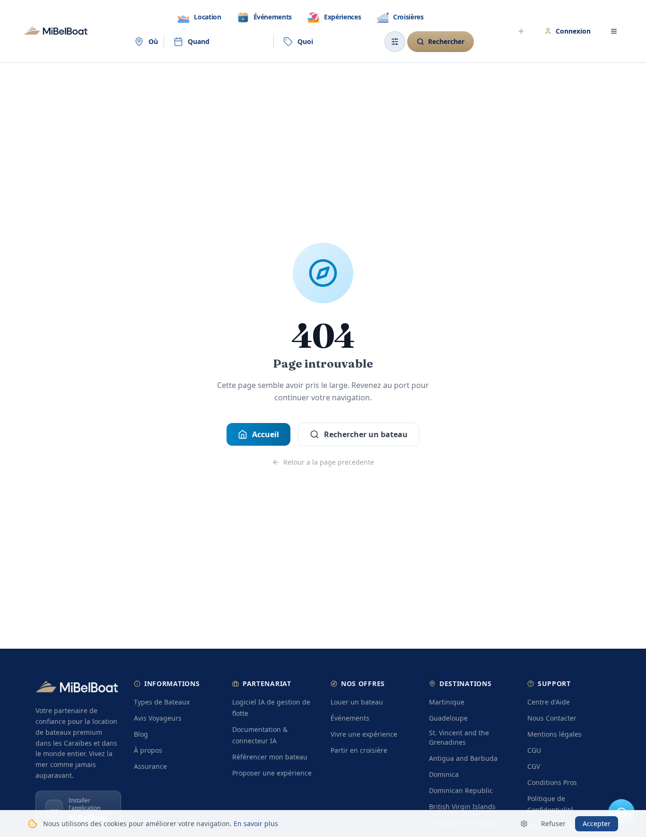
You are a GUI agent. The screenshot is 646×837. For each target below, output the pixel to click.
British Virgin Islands (462, 806)
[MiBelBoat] (56, 31)
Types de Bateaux (162, 701)
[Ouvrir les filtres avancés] (394, 41)
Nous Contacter (551, 718)
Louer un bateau (357, 701)
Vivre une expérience (364, 734)
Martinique (446, 701)
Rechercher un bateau (366, 434)
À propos (148, 750)
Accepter (597, 823)
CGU (534, 750)
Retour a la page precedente (328, 462)
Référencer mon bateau (269, 756)
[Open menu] (613, 31)
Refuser (553, 823)
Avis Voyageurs (158, 718)
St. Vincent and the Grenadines (459, 737)
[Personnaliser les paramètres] (524, 823)
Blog (141, 734)
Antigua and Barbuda (463, 758)
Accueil (265, 434)
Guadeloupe (448, 718)
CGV (533, 766)
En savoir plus (256, 823)
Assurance (150, 766)
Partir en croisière (359, 750)
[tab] (199, 17)
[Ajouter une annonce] (521, 31)
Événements (350, 718)
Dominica (444, 774)
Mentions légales (554, 734)
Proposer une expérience (272, 772)
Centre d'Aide (548, 701)
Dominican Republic (461, 790)
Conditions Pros (552, 782)
